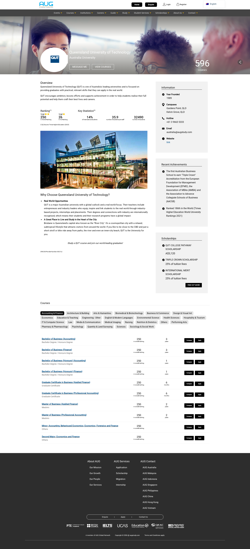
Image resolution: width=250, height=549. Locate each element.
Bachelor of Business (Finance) (57, 349)
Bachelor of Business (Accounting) (58, 339)
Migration (120, 479)
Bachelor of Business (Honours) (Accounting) (64, 360)
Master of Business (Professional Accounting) (64, 415)
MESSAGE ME (79, 66)
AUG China (148, 496)
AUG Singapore (150, 485)
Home (136, 4)
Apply (199, 340)
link (168, 142)
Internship (121, 485)
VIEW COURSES (103, 66)
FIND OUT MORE (194, 285)
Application (121, 467)
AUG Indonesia (150, 479)
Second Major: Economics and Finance (61, 436)
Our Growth (95, 473)
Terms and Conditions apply (154, 535)
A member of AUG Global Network (98, 535)
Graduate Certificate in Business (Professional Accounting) (70, 393)
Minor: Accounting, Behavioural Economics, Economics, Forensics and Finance (80, 425)
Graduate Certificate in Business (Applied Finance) (66, 382)
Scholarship (121, 473)
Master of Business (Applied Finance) (60, 404)
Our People (95, 479)
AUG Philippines (150, 490)
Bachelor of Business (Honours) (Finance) (62, 371)
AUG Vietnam (149, 508)
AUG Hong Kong (150, 502)
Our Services (96, 485)
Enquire (151, 4)
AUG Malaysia (149, 473)
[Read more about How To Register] (176, 530)
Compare (189, 340)
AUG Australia (149, 467)
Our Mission (95, 467)
